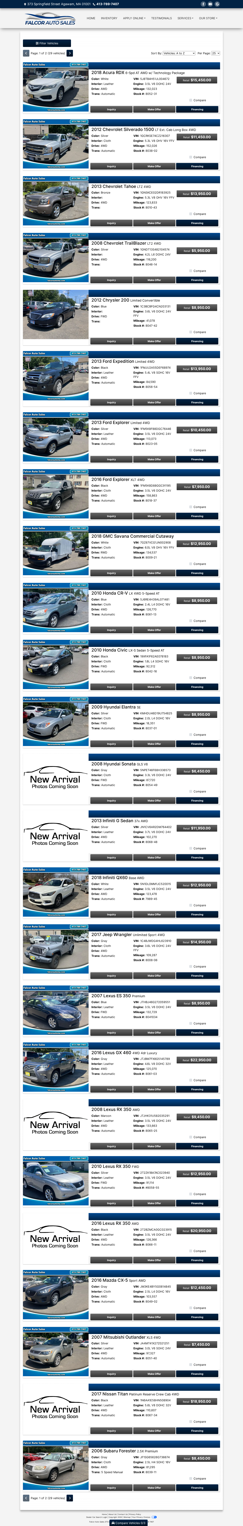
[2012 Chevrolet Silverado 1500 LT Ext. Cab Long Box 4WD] (56, 143)
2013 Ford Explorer (120, 422)
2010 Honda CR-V (125, 593)
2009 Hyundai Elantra (116, 707)
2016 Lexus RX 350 (115, 1223)
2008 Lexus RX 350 (115, 1109)
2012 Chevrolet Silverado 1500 (143, 129)
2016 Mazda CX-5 (118, 1280)
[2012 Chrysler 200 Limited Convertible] (56, 314)
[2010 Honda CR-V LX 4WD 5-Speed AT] (56, 607)
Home (104, 1514)
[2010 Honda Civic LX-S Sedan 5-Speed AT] (56, 664)
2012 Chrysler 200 (125, 300)
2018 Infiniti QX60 (117, 877)
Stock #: (139, 94)
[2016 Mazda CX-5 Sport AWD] (56, 1294)
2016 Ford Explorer (118, 479)
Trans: (95, 94)
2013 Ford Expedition (123, 361)
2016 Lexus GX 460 (124, 1052)
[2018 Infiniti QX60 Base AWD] (56, 892)
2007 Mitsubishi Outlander (126, 1337)
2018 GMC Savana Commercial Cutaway (132, 536)
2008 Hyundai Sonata (119, 763)
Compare (200, 100)
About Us (112, 1514)
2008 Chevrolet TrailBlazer (126, 243)
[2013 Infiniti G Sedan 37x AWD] (56, 835)
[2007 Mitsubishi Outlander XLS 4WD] (56, 1351)
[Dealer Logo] (50, 18)
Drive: (95, 89)
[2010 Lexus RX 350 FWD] (56, 1180)
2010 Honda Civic (128, 650)
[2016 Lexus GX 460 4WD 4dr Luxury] (56, 1066)
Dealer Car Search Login (96, 1517)
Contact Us (123, 1514)
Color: (95, 79)
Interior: (97, 84)
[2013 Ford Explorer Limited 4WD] (56, 436)
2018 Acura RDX (138, 72)
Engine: (138, 84)
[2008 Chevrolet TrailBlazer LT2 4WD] (56, 257)
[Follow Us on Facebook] (203, 4)
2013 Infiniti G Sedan (119, 820)
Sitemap (126, 1517)
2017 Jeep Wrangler (128, 934)
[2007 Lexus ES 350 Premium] (56, 1010)
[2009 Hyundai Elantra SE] (56, 721)
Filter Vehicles (48, 43)
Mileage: (139, 89)
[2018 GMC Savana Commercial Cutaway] (56, 550)
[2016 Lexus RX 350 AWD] (56, 1237)
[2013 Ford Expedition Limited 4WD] (56, 375)
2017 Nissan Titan (135, 1393)
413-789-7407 (107, 4)
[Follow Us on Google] (217, 4)
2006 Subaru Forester (124, 1450)
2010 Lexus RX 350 (115, 1166)
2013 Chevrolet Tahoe (121, 186)
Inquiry (111, 109)
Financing (197, 109)
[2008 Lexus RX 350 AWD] (56, 1123)
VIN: (136, 79)
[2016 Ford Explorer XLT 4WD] (56, 493)
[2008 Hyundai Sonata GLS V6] (56, 778)
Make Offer (154, 109)
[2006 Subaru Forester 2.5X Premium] (56, 1465)
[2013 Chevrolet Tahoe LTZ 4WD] (56, 200)
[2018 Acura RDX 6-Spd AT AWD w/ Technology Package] (56, 86)
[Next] (70, 53)
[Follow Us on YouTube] (210, 4)
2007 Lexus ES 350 (118, 995)
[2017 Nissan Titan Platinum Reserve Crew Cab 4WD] (56, 1408)
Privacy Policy (135, 1514)
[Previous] (26, 53)
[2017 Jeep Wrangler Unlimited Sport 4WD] (56, 948)
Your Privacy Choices (141, 1517)
